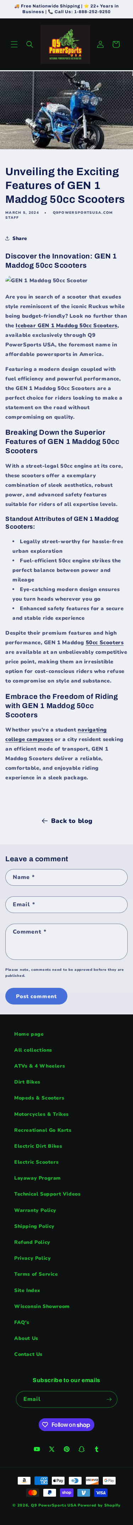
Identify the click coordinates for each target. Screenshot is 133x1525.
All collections (33, 1050)
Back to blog (72, 821)
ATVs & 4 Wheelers (39, 1066)
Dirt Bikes (27, 1082)
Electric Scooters (36, 1162)
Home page (29, 1034)
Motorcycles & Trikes (41, 1114)
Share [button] (19, 238)
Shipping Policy (34, 1226)
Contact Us (28, 1354)
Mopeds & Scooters (39, 1098)
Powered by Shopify (99, 1505)
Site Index (27, 1290)
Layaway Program (37, 1178)
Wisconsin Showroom (42, 1306)
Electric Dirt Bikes (38, 1146)
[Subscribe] (109, 1399)
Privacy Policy (32, 1258)
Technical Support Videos (47, 1194)
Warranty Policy (35, 1210)
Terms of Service (36, 1274)
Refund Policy (32, 1242)
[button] (14, 44)
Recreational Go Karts (43, 1130)
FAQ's (21, 1322)
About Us (26, 1338)
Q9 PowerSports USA (54, 1505)
